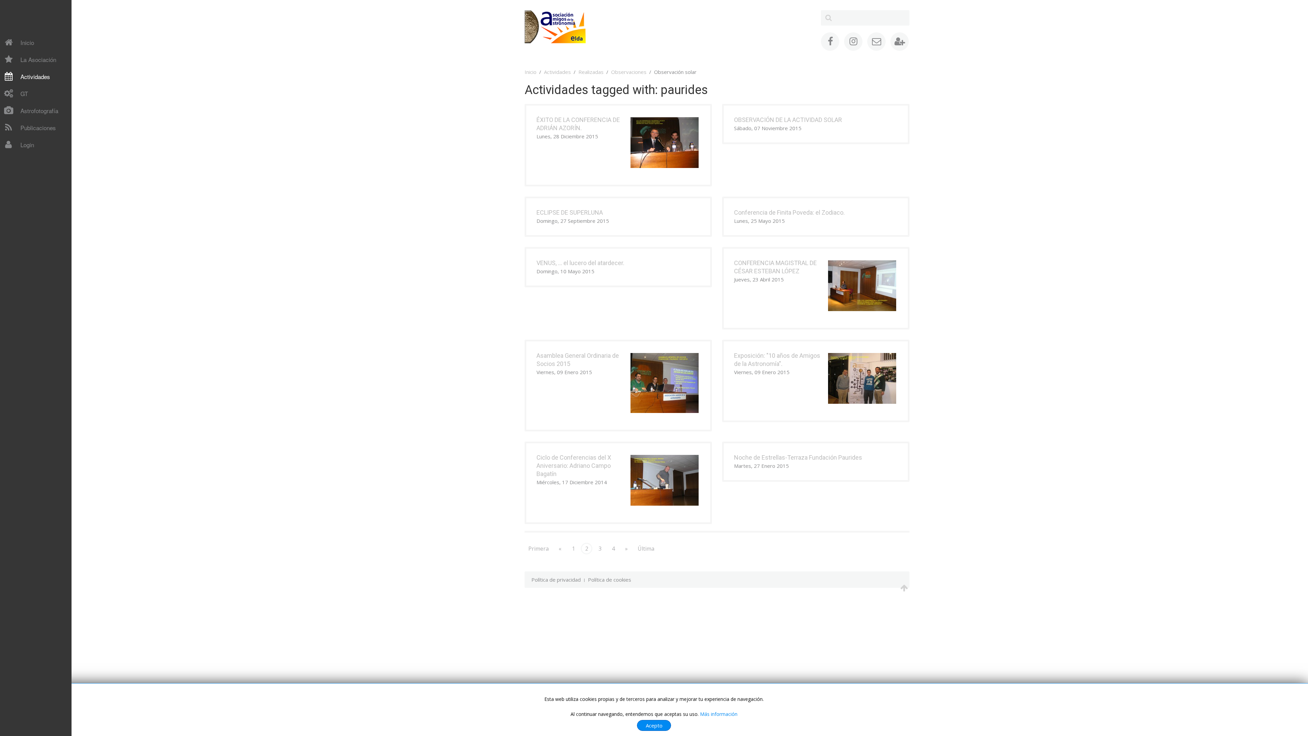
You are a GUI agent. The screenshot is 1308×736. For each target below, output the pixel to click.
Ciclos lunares (26, 188)
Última (646, 548)
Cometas (20, 159)
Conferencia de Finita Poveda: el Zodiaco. (789, 212)
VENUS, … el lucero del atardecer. (580, 262)
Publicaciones (38, 127)
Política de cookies (609, 579)
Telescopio (23, 159)
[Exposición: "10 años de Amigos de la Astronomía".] (862, 377)
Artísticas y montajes (35, 224)
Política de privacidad (556, 579)
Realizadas (591, 71)
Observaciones (629, 71)
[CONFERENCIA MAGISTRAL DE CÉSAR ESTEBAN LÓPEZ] (862, 285)
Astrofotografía (39, 110)
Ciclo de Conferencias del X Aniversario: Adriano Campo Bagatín (573, 465)
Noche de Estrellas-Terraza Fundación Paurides (798, 457)
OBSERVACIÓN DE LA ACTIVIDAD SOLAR (788, 119)
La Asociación (38, 59)
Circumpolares (27, 212)
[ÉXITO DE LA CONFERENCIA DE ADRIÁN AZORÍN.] (664, 142)
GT (24, 93)
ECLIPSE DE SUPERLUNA (569, 212)
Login (27, 144)
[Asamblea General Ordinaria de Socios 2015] (664, 382)
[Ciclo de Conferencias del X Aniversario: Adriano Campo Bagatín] (664, 479)
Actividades (35, 76)
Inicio (27, 42)
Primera (538, 548)
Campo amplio (26, 200)
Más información (718, 714)
